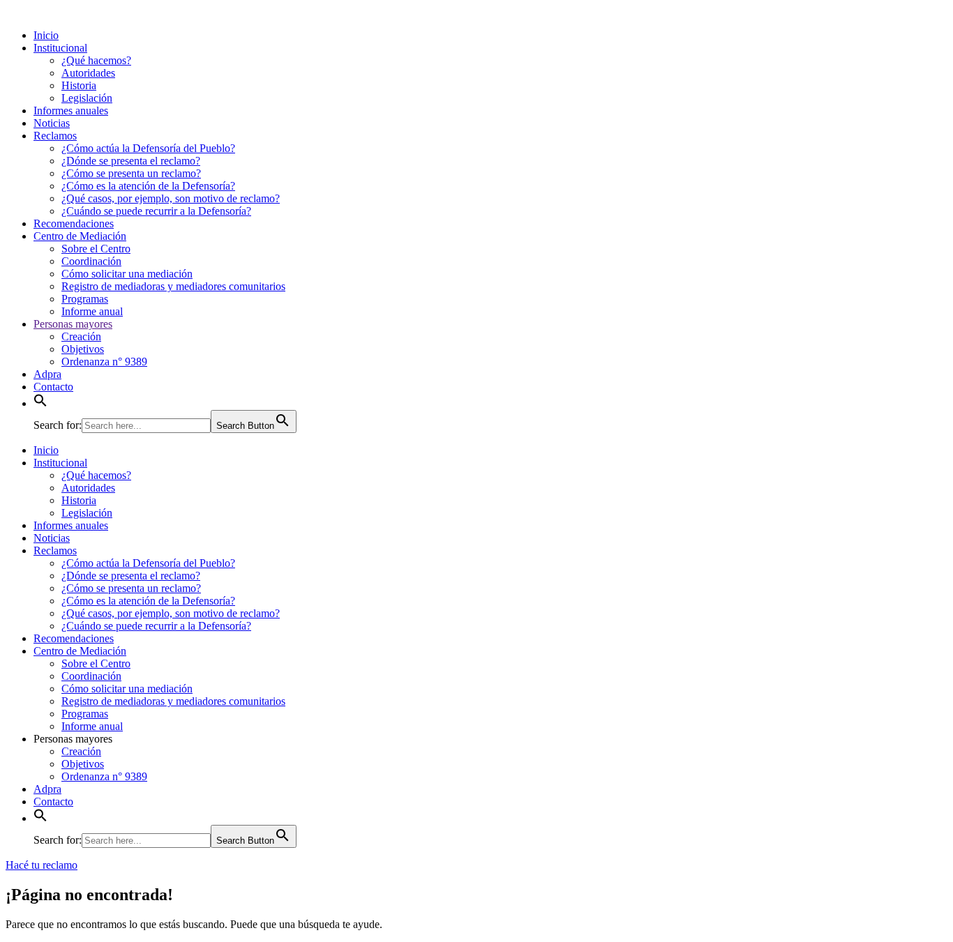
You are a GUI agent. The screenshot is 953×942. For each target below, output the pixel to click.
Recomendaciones (73, 223)
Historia (78, 85)
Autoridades (88, 73)
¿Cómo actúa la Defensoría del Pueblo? (148, 148)
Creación (81, 336)
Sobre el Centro (95, 249)
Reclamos (55, 136)
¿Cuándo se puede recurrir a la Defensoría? (156, 211)
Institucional (60, 48)
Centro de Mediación (79, 236)
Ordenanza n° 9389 (104, 361)
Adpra (47, 374)
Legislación (86, 98)
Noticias (51, 123)
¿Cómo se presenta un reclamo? (131, 173)
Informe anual (92, 311)
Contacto (53, 387)
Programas (84, 299)
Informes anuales (70, 110)
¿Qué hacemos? (96, 60)
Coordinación (91, 261)
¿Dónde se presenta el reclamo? (130, 161)
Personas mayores (72, 324)
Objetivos (82, 349)
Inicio (46, 35)
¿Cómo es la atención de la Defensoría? (148, 186)
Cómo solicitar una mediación (127, 274)
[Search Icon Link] (40, 403)
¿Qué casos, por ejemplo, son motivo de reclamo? (170, 198)
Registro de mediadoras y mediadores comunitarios (173, 286)
